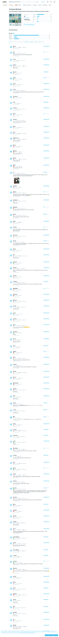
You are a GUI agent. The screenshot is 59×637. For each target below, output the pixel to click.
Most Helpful (20, 41)
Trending (35, 5)
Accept (46, 635)
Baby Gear (45, 5)
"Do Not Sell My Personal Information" (27, 632)
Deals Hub (19, 5)
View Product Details (29, 24)
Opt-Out (50, 635)
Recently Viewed (27, 5)
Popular (5, 5)
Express (12, 5)
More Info (55, 635)
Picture (13, 41)
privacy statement (46, 630)
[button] (43, 1)
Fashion (39, 5)
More (50, 5)
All (10, 41)
